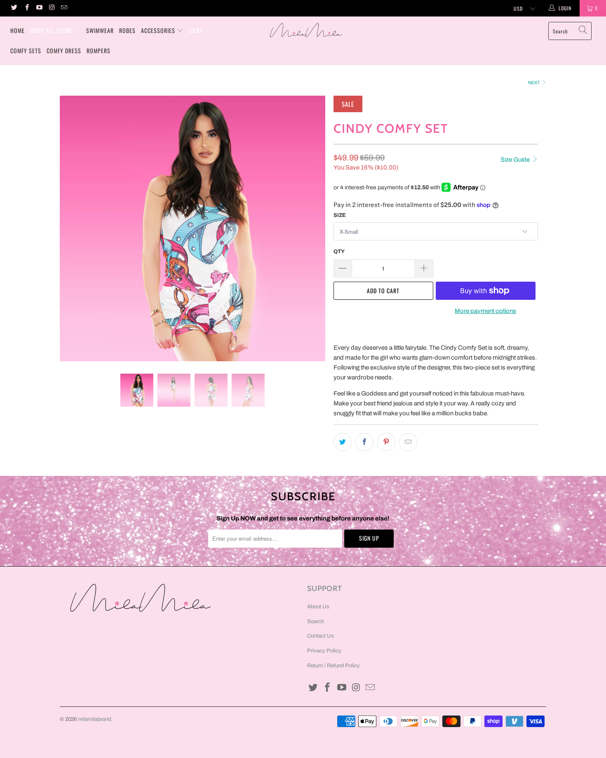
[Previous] (74, 228)
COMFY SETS (25, 50)
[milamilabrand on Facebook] (26, 8)
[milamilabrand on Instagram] (51, 8)
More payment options (485, 311)
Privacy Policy (324, 651)
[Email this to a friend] (408, 442)
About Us (318, 607)
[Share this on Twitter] (343, 442)
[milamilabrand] (307, 30)
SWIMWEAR (100, 30)
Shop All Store (51, 30)
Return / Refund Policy (333, 666)
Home (17, 30)
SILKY (196, 30)
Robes (127, 30)
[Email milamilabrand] (63, 8)
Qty (339, 251)
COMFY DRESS (64, 50)
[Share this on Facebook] (364, 442)
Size (340, 215)
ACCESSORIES (158, 30)
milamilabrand (94, 719)
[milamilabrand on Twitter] (13, 8)
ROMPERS (98, 50)
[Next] (311, 228)
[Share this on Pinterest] (386, 442)
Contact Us (320, 636)
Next (534, 82)
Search (315, 621)
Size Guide (515, 159)
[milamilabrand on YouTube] (38, 8)
